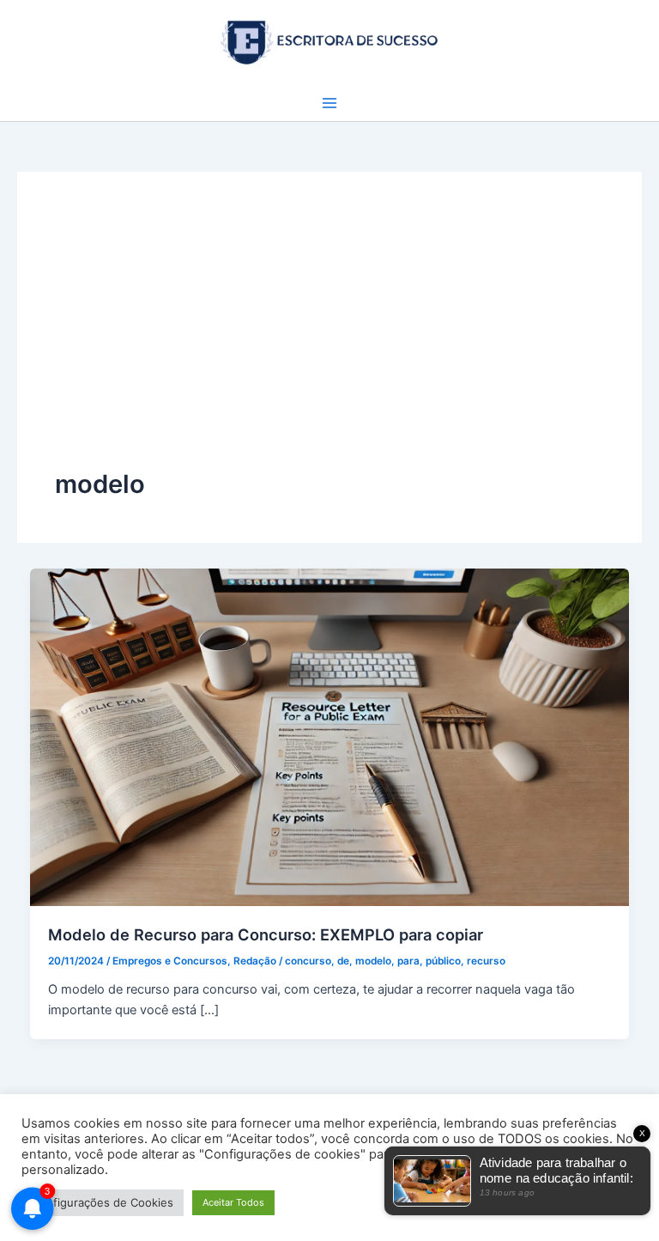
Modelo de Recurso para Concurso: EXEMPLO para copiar (265, 934)
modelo (373, 961)
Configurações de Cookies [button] (102, 1202)
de (343, 961)
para (408, 961)
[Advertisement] (329, 338)
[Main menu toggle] (329, 103)
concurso (308, 961)
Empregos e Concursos (169, 961)
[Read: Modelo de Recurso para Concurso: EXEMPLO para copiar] (330, 736)
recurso (486, 961)
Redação (254, 961)
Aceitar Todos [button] (233, 1202)
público (443, 961)
